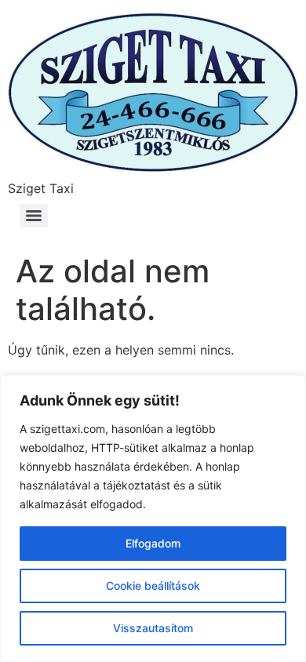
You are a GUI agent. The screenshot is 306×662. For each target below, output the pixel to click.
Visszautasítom (153, 628)
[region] (153, 518)
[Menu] (34, 215)
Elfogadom (153, 543)
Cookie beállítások (153, 585)
